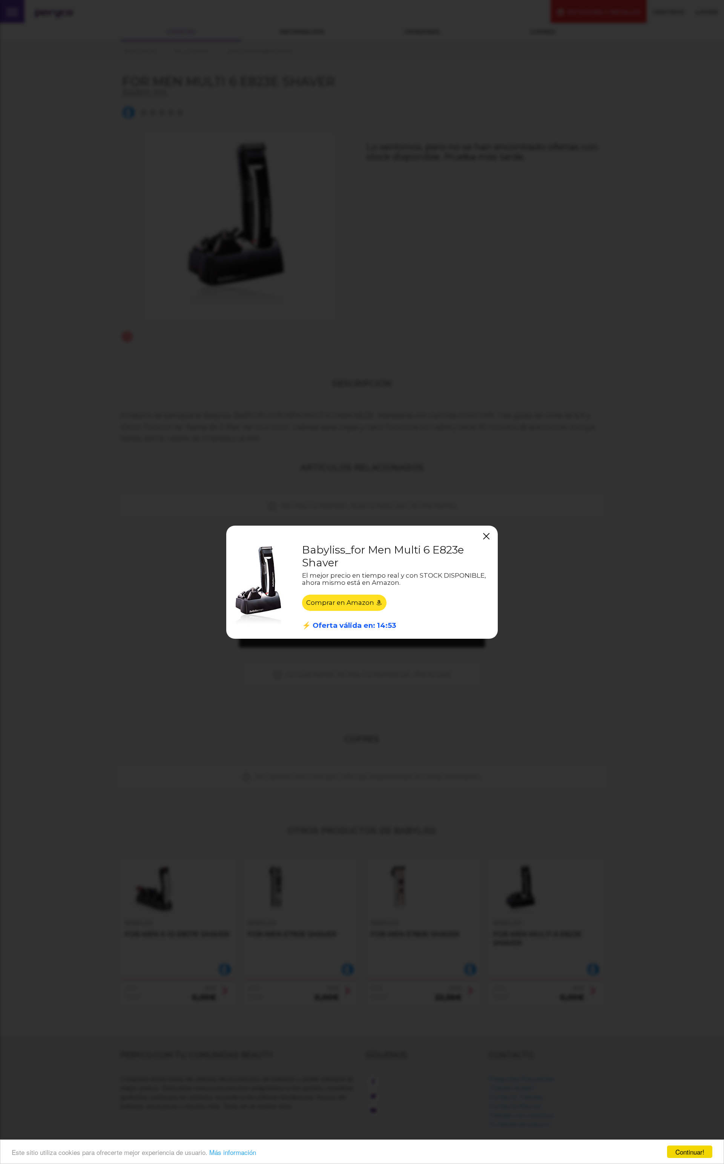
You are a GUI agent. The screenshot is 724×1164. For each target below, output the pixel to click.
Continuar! (689, 1151)
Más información (232, 1152)
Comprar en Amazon (341, 602)
